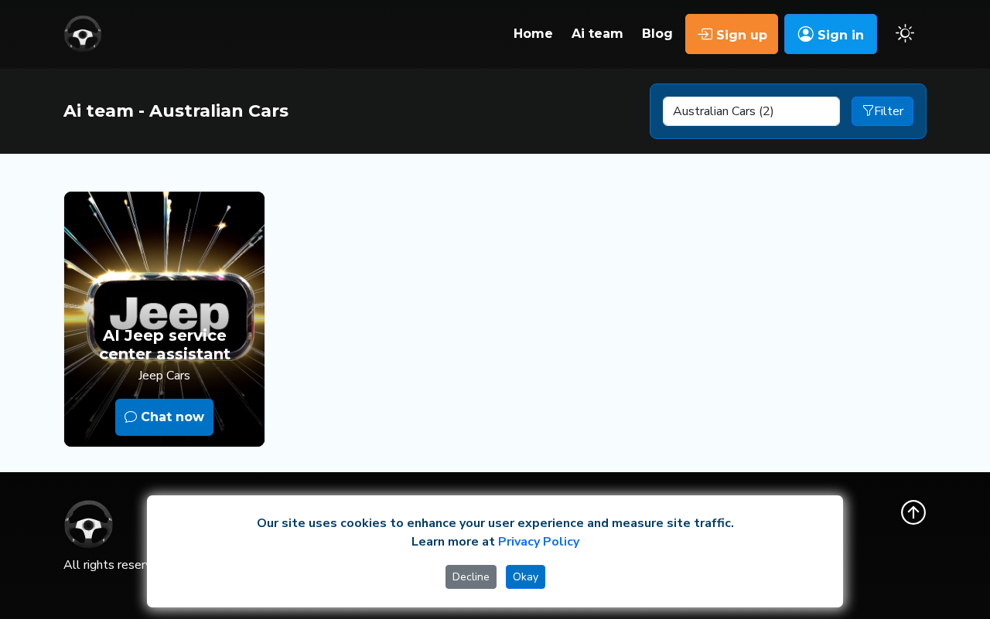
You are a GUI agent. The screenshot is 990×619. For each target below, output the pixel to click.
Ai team (597, 33)
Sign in (839, 35)
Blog (657, 33)
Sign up (739, 35)
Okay (525, 577)
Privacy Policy (538, 541)
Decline (471, 577)
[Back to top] (913, 512)
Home (533, 33)
